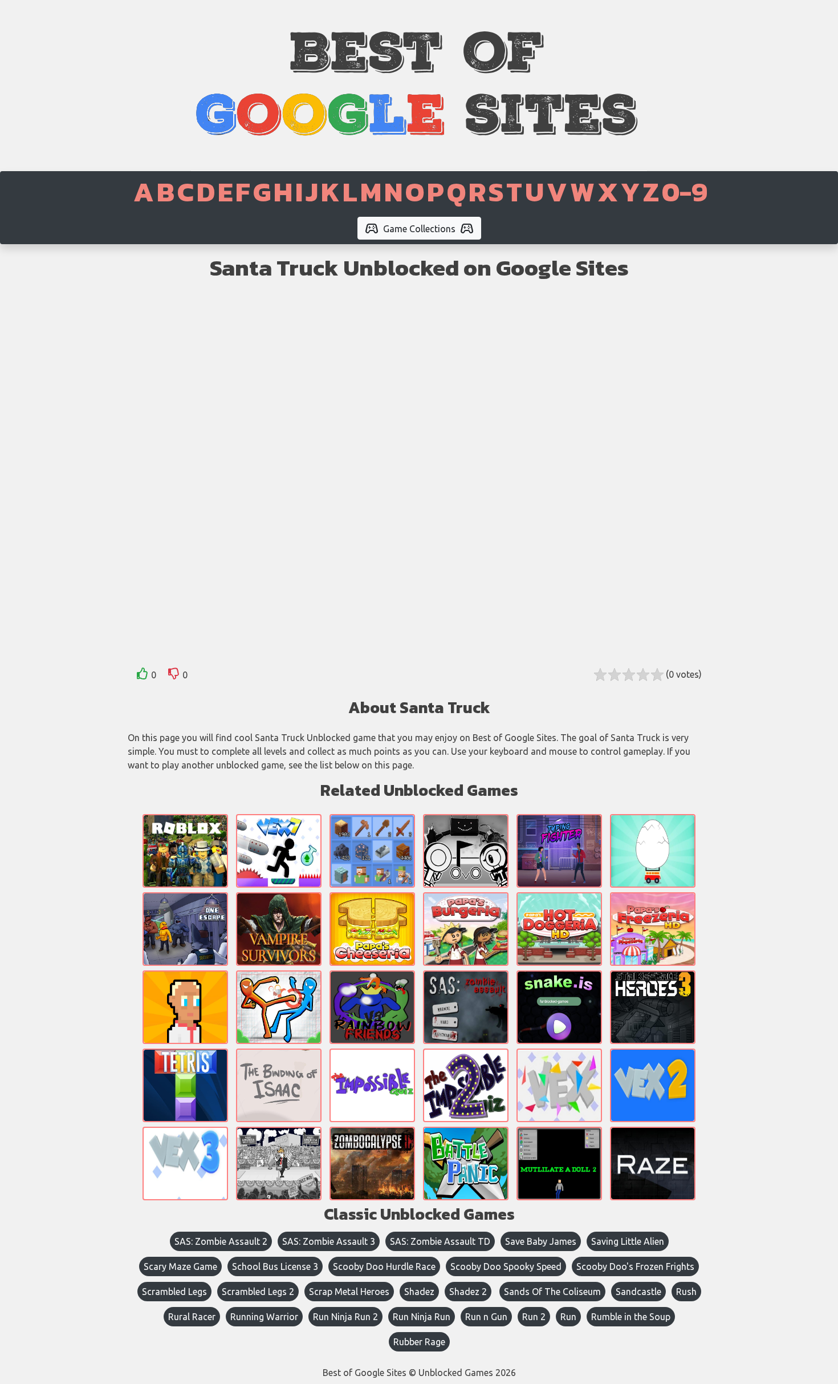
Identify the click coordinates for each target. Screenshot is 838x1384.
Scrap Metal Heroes (349, 1291)
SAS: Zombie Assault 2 (220, 1241)
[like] (142, 676)
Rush (686, 1291)
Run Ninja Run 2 (345, 1317)
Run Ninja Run (421, 1317)
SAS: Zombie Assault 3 (328, 1241)
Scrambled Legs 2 (258, 1291)
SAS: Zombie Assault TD (440, 1241)
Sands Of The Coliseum (552, 1291)
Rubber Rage (419, 1342)
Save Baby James (540, 1241)
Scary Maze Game (180, 1266)
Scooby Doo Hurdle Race (384, 1266)
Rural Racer (191, 1317)
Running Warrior (264, 1317)
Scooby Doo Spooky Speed (506, 1266)
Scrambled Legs (174, 1291)
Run (568, 1317)
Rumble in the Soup (630, 1317)
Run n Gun (486, 1317)
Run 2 (534, 1317)
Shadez (419, 1291)
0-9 (684, 191)
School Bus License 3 (275, 1266)
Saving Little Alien (627, 1241)
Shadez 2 (468, 1291)
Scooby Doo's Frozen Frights (635, 1266)
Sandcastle (638, 1291)
